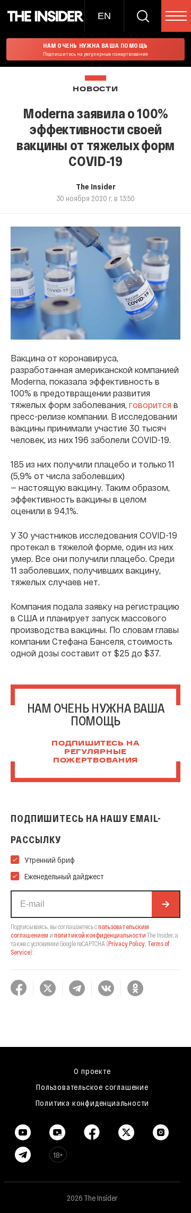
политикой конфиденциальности (100, 935)
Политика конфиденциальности (93, 1102)
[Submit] (165, 904)
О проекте (92, 1071)
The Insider (96, 186)
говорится (150, 405)
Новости (95, 89)
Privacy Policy (126, 943)
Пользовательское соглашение (92, 1086)
